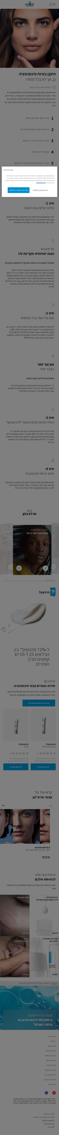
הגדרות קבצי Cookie (40, 190)
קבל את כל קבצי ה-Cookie (18, 190)
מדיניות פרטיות (41, 183)
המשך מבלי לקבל (8, 170)
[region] (30, 181)
